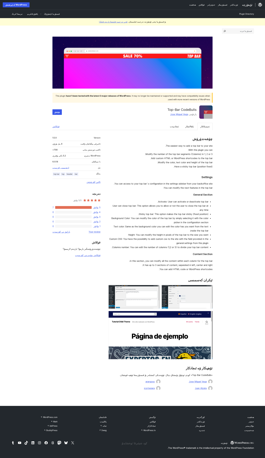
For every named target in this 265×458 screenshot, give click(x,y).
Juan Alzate (201, 388)
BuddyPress (50, 430)
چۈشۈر (57, 112)
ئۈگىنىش (152, 417)
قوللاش (55, 126)
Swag (103, 430)
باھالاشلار (189, 126)
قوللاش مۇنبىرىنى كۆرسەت (87, 255)
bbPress (52, 426)
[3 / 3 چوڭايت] (208, 314)
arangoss (150, 381)
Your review (94, 231)
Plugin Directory (246, 14)
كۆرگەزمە (201, 417)
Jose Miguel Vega (179, 114)
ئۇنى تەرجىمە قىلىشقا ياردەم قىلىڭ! (113, 22)
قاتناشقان (103, 417)
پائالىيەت (103, 421)
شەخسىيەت (249, 430)
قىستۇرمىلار (200, 426)
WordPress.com (49, 417)
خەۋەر (251, 421)
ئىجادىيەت (174, 126)
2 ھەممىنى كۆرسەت (60, 168)
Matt (54, 421)
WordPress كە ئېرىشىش (16, 5)
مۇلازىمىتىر (249, 426)
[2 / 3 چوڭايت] (155, 288)
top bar (56, 174)
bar (76, 174)
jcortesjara (149, 388)
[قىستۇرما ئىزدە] (224, 31)
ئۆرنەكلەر (201, 421)
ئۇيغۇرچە (224, 443)
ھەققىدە (250, 417)
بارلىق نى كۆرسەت (61, 231)
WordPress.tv (148, 430)
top (63, 174)
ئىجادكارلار (151, 426)
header (70, 174)
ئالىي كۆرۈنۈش (93, 182)
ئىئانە (103, 426)
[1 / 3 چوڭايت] (208, 288)
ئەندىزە (202, 430)
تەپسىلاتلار (205, 126)
